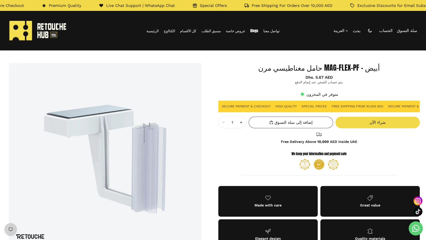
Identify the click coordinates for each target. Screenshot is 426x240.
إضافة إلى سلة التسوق (293, 122)
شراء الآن (378, 122)
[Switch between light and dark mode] (370, 31)
